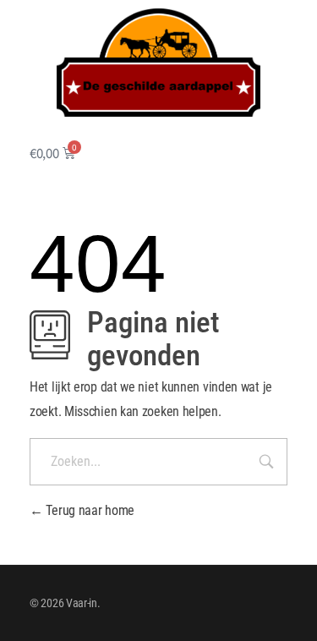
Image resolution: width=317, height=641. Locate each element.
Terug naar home (88, 510)
